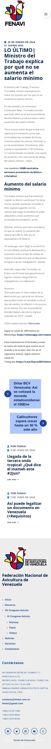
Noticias (13, 622)
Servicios (10, 643)
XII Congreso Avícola (16, 610)
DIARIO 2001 (16, 45)
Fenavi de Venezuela (24, 740)
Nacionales (34, 323)
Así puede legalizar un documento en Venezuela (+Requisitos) (24, 510)
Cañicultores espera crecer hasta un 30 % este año (26, 423)
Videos (13, 633)
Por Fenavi (18, 446)
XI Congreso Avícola (18, 616)
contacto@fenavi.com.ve (16, 699)
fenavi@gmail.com (12, 703)
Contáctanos (12, 649)
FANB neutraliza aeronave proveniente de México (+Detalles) (23, 172)
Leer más (11, 479)
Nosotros (10, 605)
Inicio (8, 599)
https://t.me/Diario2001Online (33, 361)
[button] (46, 14)
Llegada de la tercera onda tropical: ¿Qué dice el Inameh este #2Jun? (24, 465)
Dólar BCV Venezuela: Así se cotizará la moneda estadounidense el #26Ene (27, 393)
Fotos (12, 627)
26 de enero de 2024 (21, 42)
